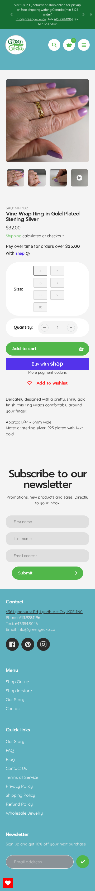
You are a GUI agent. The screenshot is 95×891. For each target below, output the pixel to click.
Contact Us (16, 768)
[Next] (83, 14)
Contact (13, 708)
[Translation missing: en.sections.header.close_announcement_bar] (91, 14)
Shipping (13, 235)
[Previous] (12, 14)
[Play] (47, 120)
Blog (10, 759)
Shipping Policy (20, 795)
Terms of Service (22, 777)
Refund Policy (19, 804)
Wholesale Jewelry (24, 813)
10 (40, 307)
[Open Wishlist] (8, 883)
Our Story (15, 699)
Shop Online (17, 681)
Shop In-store (19, 690)
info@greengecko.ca (31, 19)
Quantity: (23, 327)
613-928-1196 (63, 19)
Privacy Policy (19, 786)
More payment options (47, 372)
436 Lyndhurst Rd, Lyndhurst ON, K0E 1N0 (44, 611)
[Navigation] (84, 45)
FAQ (10, 750)
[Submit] (82, 861)
